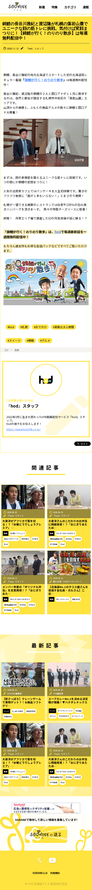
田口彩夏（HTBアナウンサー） (68, 581)
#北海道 (79, 711)
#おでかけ (40, 327)
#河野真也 (8, 716)
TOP (6, 349)
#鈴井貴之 (25, 539)
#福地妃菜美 (31, 711)
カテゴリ (70, 7)
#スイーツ (14, 340)
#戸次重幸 (54, 544)
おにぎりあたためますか (65, 533)
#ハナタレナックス (65, 711)
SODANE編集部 (14, 693)
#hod (11, 327)
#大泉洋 (35, 539)
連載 (86, 7)
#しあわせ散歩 (17, 711)
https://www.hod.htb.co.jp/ (23, 429)
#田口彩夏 (76, 599)
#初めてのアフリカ (11, 539)
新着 (42, 7)
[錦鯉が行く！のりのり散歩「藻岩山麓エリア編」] (46, 281)
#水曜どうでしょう (17, 533)
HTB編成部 (58, 693)
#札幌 (24, 327)
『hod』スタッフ (35, 48)
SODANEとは (40, 873)
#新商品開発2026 (56, 539)
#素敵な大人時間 (63, 327)
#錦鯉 (30, 340)
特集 (55, 7)
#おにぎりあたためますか (20, 599)
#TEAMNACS (64, 716)
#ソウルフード (77, 716)
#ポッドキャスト (62, 599)
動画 (17, 349)
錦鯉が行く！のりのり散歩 (44, 79)
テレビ (6, 711)
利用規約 (55, 873)
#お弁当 (69, 539)
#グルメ (45, 340)
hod (58, 231)
